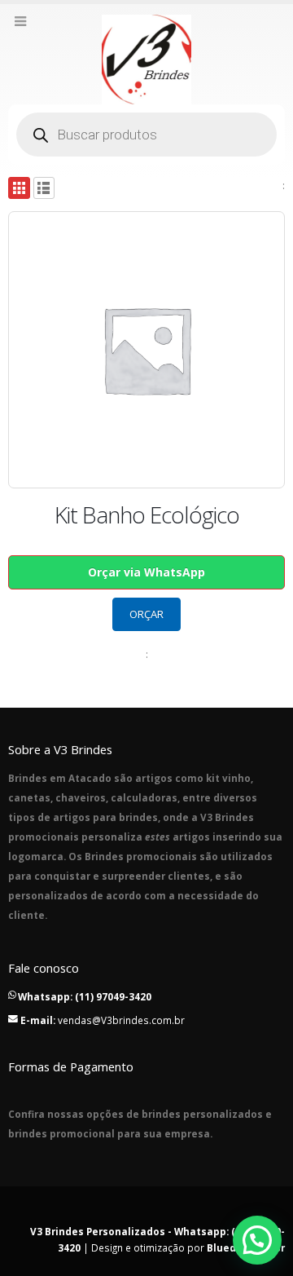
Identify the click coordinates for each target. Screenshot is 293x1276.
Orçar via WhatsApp (146, 572)
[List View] (44, 188)
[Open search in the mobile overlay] (146, 134)
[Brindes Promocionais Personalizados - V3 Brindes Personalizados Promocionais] (146, 59)
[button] (257, 1240)
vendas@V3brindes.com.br (121, 1020)
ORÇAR (146, 614)
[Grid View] (19, 188)
